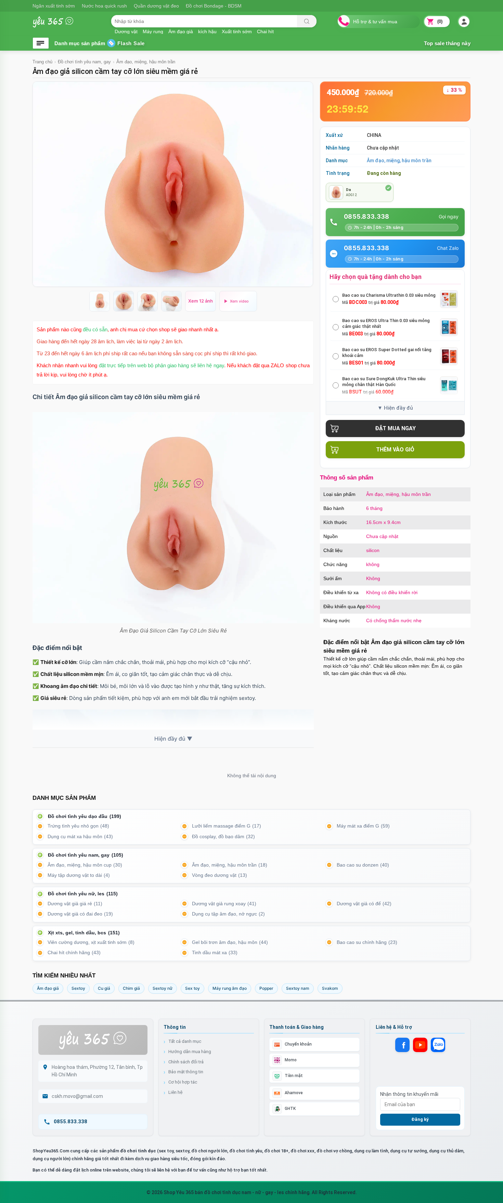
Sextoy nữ (162, 988)
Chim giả (131, 988)
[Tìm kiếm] (307, 21)
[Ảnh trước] (42, 184)
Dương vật (126, 31)
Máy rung (153, 31)
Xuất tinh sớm (237, 31)
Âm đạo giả (48, 988)
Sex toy (192, 988)
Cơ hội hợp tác (182, 1082)
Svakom (330, 988)
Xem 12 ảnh (200, 301)
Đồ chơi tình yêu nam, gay (84, 61)
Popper (266, 988)
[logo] (58, 25)
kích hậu (207, 31)
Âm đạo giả (180, 31)
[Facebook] (402, 1045)
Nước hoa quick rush (104, 6)
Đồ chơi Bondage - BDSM (214, 6)
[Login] (463, 21)
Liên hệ (175, 1092)
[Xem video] (238, 301)
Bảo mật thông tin (185, 1071)
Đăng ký (420, 1119)
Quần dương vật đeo (156, 6)
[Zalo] (438, 1045)
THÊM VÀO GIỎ (395, 449)
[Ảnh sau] (303, 184)
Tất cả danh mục (184, 1041)
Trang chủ (42, 61)
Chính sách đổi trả (186, 1061)
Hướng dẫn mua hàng (189, 1051)
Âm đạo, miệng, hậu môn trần (145, 61)
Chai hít (265, 31)
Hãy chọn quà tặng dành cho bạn (376, 276)
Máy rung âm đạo (229, 988)
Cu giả (104, 988)
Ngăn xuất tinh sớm (54, 6)
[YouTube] (420, 1045)
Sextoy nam (297, 988)
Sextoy (78, 988)
